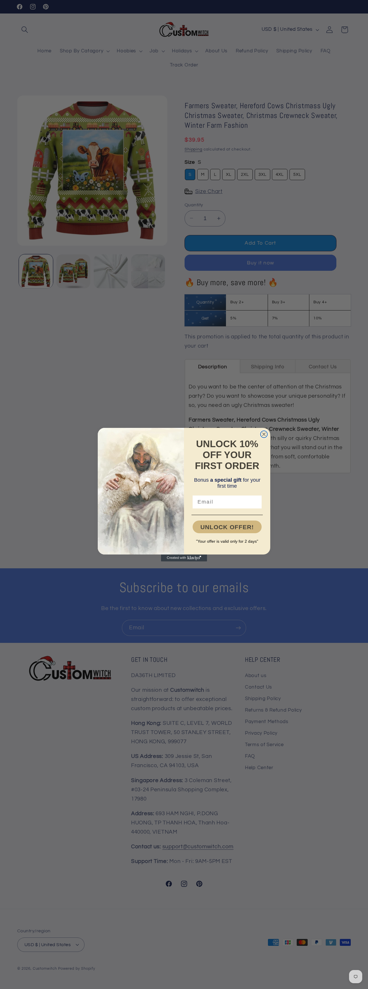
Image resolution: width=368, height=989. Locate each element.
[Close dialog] (263, 434)
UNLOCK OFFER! (227, 527)
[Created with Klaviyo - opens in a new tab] (184, 557)
